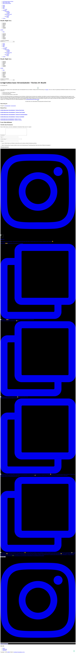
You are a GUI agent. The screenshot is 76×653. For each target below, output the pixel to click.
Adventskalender (7, 105)
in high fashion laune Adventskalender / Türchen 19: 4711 (10, 118)
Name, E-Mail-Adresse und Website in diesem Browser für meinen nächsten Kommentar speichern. (19, 143)
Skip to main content (6, 2)
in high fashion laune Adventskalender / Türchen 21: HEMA (11, 119)
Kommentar (2, 135)
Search (1, 41)
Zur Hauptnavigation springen (8, 1)
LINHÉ (1, 29)
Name (1, 136)
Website (1, 141)
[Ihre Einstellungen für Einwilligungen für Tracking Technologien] (74, 651)
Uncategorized (13, 105)
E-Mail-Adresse (3, 139)
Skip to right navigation (7, 3)
